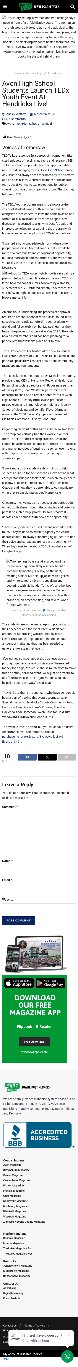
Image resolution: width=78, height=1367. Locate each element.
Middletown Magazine (16, 1270)
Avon (9, 123)
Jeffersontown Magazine (17, 1265)
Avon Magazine (12, 1164)
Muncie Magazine (13, 1243)
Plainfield (45, 123)
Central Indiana (13, 1160)
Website (7, 899)
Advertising (9, 1288)
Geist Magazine (12, 1195)
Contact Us (10, 1283)
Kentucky (9, 1261)
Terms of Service (34, 1325)
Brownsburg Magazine (16, 1170)
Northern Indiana (15, 1233)
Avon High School (26, 123)
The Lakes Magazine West (18, 1253)
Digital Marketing (13, 1293)
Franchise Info (11, 1298)
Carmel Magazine (13, 1175)
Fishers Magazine (13, 1185)
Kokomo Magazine (14, 1238)
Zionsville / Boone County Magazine (24, 1221)
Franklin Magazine (13, 1190)
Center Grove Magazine (16, 1180)
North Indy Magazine (15, 1206)
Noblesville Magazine (15, 1201)
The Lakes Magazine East (17, 1248)
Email (7, 880)
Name (7, 861)
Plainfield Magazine (14, 1211)
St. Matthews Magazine (16, 1276)
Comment (10, 807)
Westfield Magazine (14, 1216)
